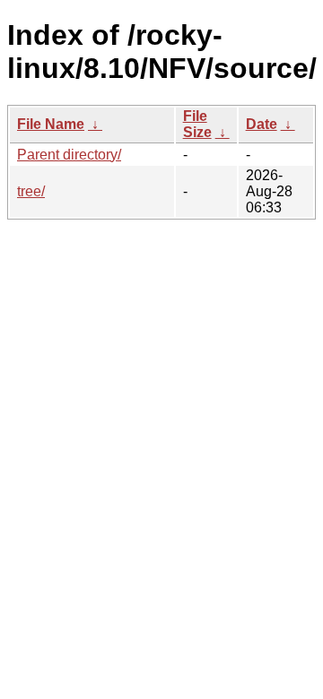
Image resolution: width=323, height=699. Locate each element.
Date (261, 124)
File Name (50, 124)
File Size (197, 124)
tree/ (31, 191)
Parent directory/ (69, 154)
